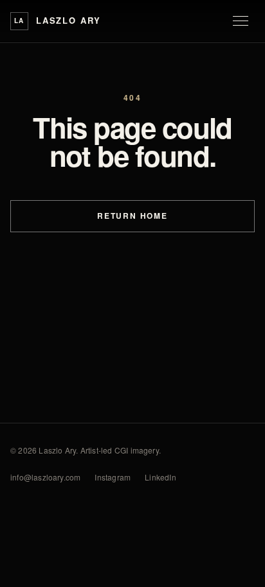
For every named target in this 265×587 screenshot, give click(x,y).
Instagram (113, 477)
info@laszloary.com (45, 477)
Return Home (132, 215)
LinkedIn (160, 477)
